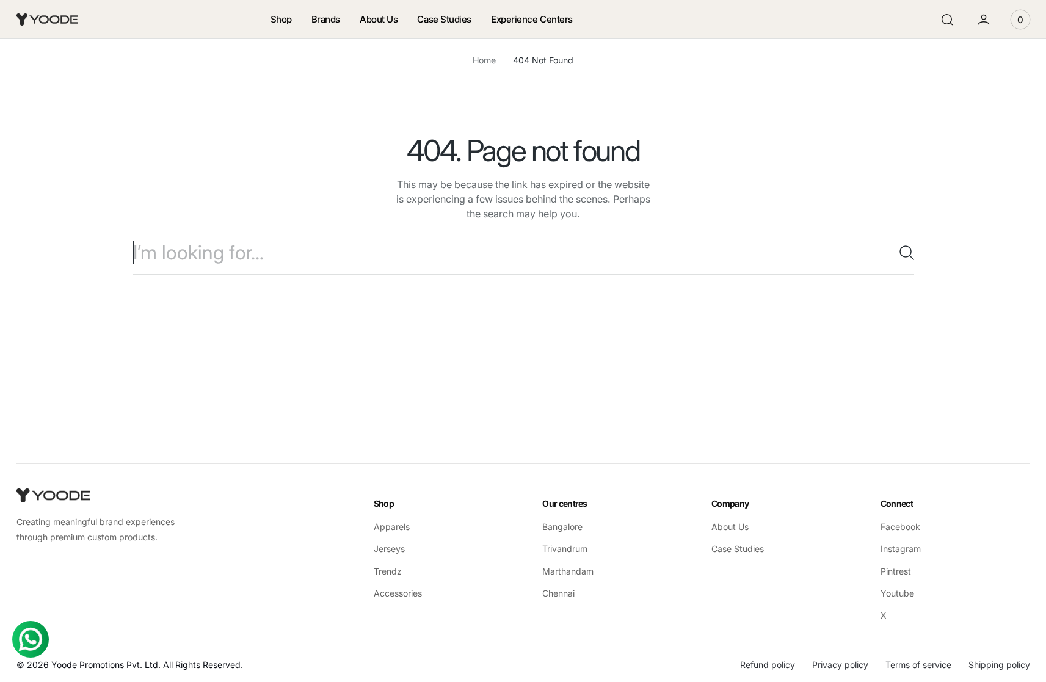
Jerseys (389, 548)
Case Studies (737, 548)
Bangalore (562, 526)
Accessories (398, 593)
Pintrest (896, 571)
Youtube (897, 593)
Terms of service (918, 664)
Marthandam (568, 571)
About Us (730, 526)
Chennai (558, 593)
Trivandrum (564, 548)
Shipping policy (999, 664)
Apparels (392, 526)
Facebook (900, 526)
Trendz (388, 571)
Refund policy (767, 664)
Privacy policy (840, 664)
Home (484, 60)
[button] (947, 19)
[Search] (902, 253)
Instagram (901, 548)
